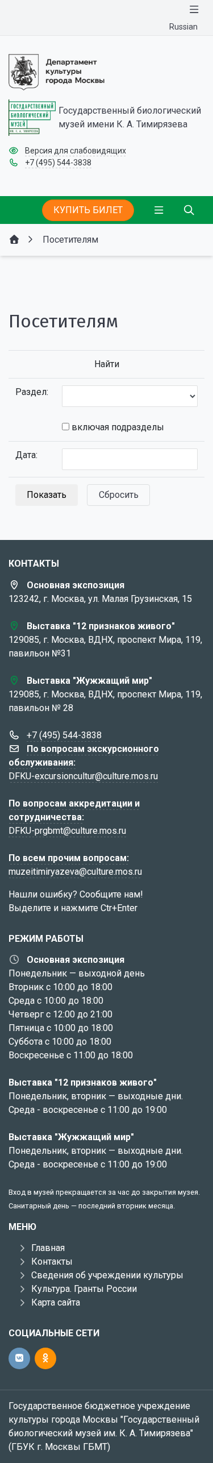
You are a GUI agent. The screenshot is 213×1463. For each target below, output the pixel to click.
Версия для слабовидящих (75, 150)
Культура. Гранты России (84, 1288)
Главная (48, 1247)
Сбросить (119, 494)
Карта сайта (55, 1302)
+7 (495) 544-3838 (58, 162)
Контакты (52, 1261)
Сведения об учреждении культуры (107, 1275)
